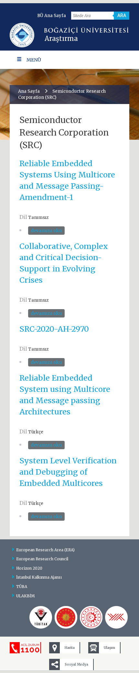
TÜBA (21, 586)
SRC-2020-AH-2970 (54, 329)
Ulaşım (109, 648)
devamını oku (47, 231)
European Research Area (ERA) (45, 549)
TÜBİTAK (40, 617)
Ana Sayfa (29, 91)
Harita (70, 648)
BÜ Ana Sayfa (51, 15)
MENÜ (34, 60)
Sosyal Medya (76, 664)
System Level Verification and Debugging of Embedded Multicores (68, 472)
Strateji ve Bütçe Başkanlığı (66, 617)
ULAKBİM (25, 595)
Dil (23, 217)
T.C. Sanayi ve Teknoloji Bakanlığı (91, 617)
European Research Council (42, 558)
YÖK (116, 617)
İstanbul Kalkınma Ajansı (39, 577)
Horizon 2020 (29, 568)
